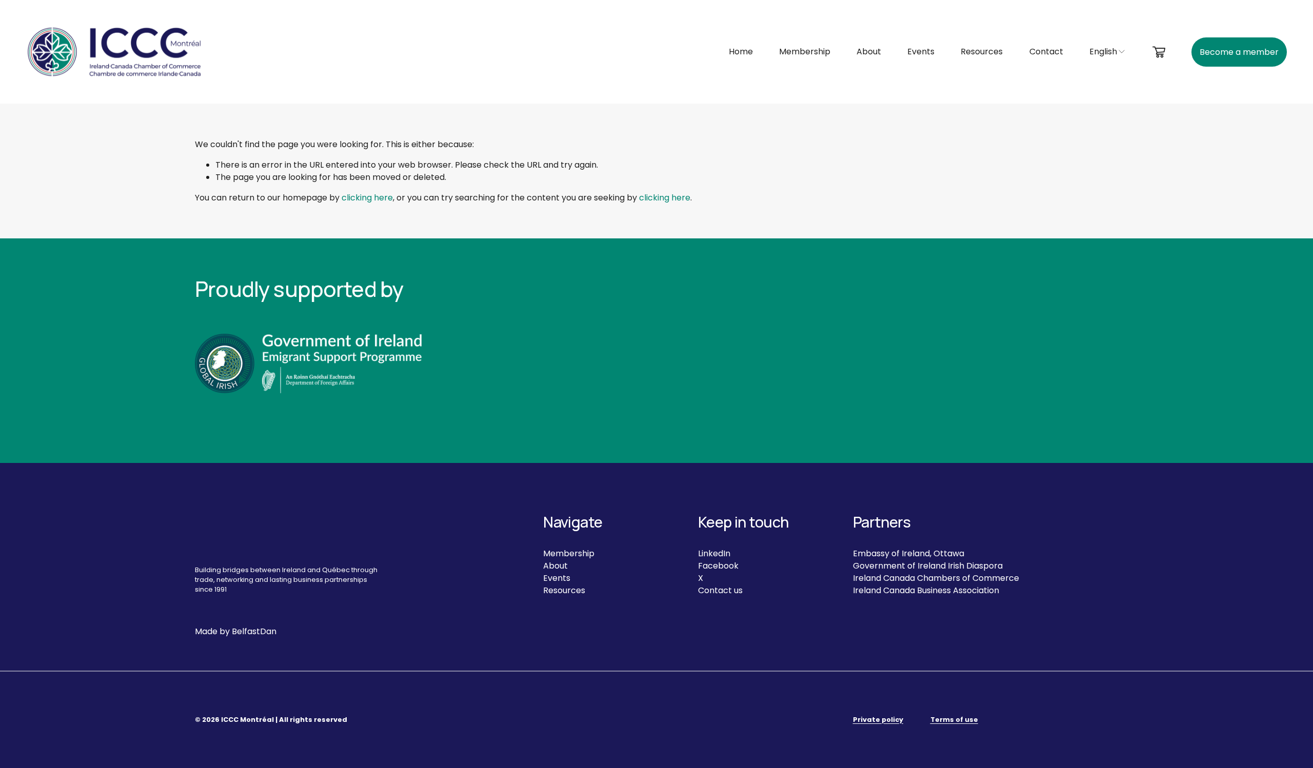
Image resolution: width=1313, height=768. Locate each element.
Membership (804, 51)
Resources (982, 51)
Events (920, 51)
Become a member (1239, 52)
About (869, 51)
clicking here (367, 198)
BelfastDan (254, 631)
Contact (1046, 51)
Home (741, 51)
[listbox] (1107, 52)
